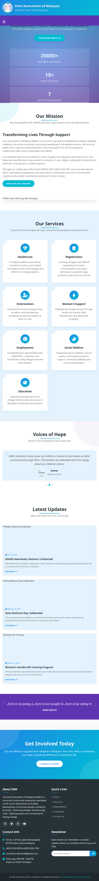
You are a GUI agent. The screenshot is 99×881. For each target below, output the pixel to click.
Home (56, 797)
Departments (60, 806)
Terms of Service (83, 877)
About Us (58, 802)
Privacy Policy (67, 877)
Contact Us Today (49, 764)
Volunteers (58, 811)
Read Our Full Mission (18, 183)
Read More (10, 571)
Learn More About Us (49, 38)
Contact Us (58, 816)
